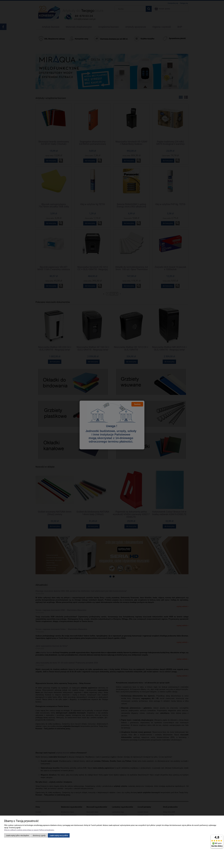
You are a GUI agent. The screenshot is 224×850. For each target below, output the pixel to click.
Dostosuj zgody (39, 835)
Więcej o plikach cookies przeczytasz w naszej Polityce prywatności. (29, 830)
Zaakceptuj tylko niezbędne (17, 835)
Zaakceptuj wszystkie (59, 835)
